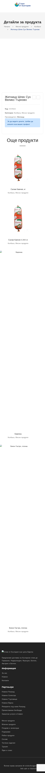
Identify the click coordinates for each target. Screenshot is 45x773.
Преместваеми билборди (12, 710)
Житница (20, 117)
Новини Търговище (9, 699)
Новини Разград (8, 692)
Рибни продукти (8, 735)
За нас (4, 673)
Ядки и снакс (7, 750)
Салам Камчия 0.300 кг (18, 240)
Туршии (5, 747)
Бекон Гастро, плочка (18, 628)
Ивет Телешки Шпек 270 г (34, 97)
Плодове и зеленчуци (10, 728)
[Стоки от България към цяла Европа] (22, 4)
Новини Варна (7, 703)
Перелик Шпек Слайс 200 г (38, 97)
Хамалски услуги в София (12, 714)
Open (3, 8)
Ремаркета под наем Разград (13, 706)
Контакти (5, 680)
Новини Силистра (9, 695)
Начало (7, 27)
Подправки (6, 732)
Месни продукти (22, 27)
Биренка (18, 434)
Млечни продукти (9, 724)
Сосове (5, 739)
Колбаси (37, 27)
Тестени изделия (8, 743)
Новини (5, 677)
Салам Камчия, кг (18, 189)
